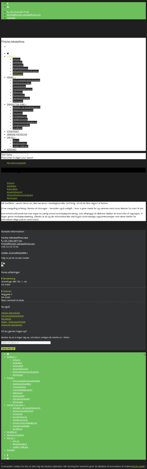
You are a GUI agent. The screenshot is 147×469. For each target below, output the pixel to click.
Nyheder (11, 17)
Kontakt (12, 149)
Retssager (18, 74)
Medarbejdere (20, 143)
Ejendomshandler (21, 98)
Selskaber (17, 62)
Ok (132, 466)
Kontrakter (18, 65)
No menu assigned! (16, 162)
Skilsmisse (18, 92)
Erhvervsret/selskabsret (25, 122)
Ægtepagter (19, 95)
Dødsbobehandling (22, 83)
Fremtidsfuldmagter (22, 89)
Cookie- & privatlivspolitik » (14, 252)
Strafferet (17, 428)
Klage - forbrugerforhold (13, 321)
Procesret (18, 113)
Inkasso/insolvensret (23, 110)
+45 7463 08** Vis (12, 240)
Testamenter (19, 86)
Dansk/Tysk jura (16, 104)
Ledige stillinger (20, 146)
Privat (10, 77)
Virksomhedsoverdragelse (26, 71)
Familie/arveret (20, 119)
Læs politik (139, 466)
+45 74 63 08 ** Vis (19, 11)
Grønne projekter (17, 134)
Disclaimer (6, 318)
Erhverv (11, 56)
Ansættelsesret (20, 68)
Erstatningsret (20, 116)
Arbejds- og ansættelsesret (26, 107)
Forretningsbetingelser (12, 315)
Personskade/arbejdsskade (26, 80)
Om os (10, 137)
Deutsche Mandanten (11, 324)
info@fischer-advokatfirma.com (25, 14)
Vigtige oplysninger (10, 312)
